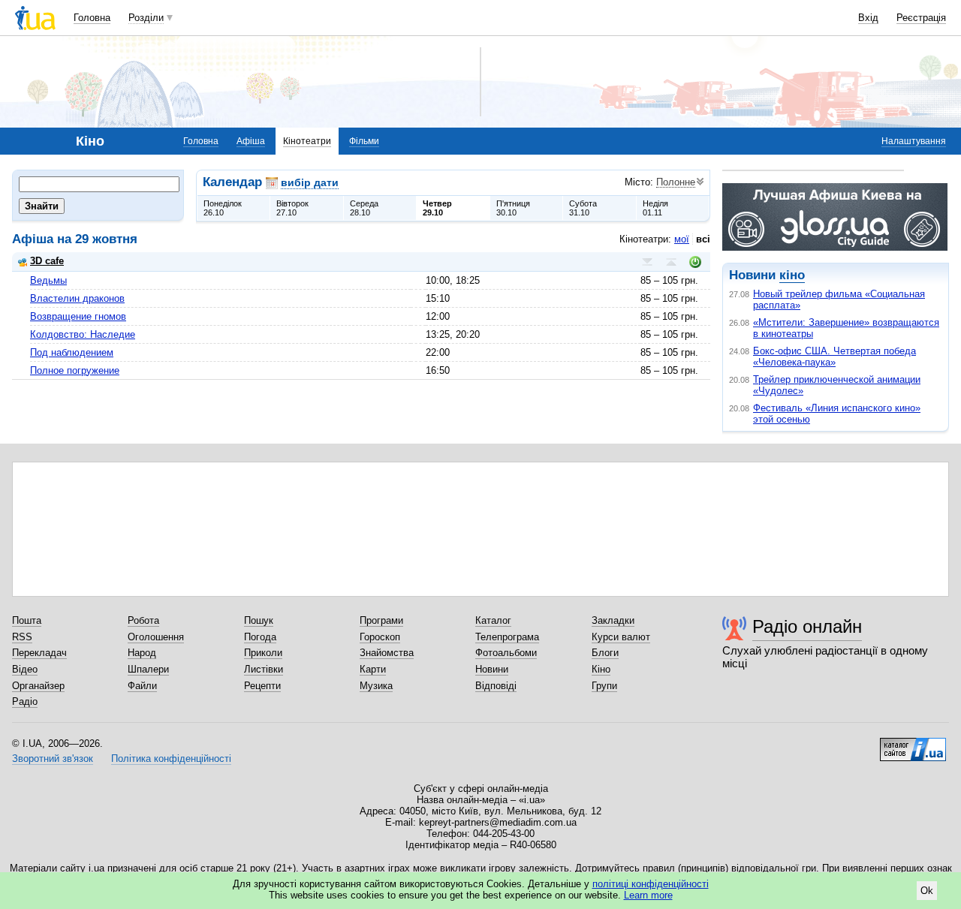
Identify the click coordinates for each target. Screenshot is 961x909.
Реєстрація (921, 17)
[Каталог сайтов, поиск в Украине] (913, 744)
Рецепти (262, 685)
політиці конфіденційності (650, 883)
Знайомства (387, 652)
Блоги (605, 652)
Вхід (868, 17)
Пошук (258, 620)
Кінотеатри (307, 141)
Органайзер (38, 685)
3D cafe (47, 260)
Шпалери (148, 669)
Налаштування (913, 141)
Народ (142, 652)
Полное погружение (74, 370)
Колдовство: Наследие (82, 334)
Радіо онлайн (807, 626)
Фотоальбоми (506, 652)
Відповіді (496, 685)
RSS (22, 637)
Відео (25, 669)
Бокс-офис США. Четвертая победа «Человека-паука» (834, 356)
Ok (926, 890)
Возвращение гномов (78, 316)
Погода (260, 637)
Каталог (493, 620)
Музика (376, 685)
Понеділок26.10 (222, 208)
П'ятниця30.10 (513, 208)
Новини (491, 669)
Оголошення (156, 637)
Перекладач (39, 652)
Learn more (648, 895)
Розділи (146, 17)
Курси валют (621, 637)
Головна (92, 17)
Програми (381, 620)
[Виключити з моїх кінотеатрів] (695, 262)
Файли (142, 685)
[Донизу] (647, 262)
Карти (373, 669)
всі (703, 239)
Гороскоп (380, 637)
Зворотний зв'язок (52, 758)
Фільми (364, 141)
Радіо (25, 701)
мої (681, 239)
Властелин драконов (77, 298)
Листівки (263, 669)
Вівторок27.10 (292, 208)
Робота (143, 620)
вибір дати (310, 182)
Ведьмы (48, 280)
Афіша (250, 141)
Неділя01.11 (655, 208)
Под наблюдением (71, 352)
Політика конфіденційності (171, 758)
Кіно (601, 669)
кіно (792, 275)
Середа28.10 (364, 208)
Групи (604, 685)
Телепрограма (507, 637)
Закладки (613, 620)
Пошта (26, 620)
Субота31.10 (583, 208)
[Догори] (671, 262)
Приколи (263, 652)
